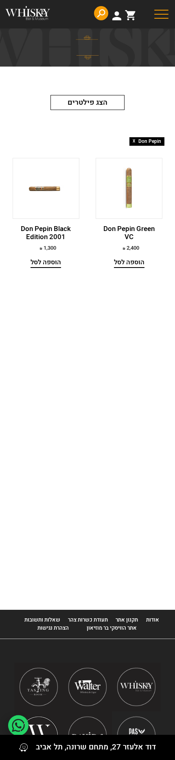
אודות (152, 620)
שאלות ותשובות (42, 620)
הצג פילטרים (87, 102)
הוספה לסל (129, 262)
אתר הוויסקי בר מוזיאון (111, 628)
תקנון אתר (127, 620)
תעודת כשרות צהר (88, 620)
